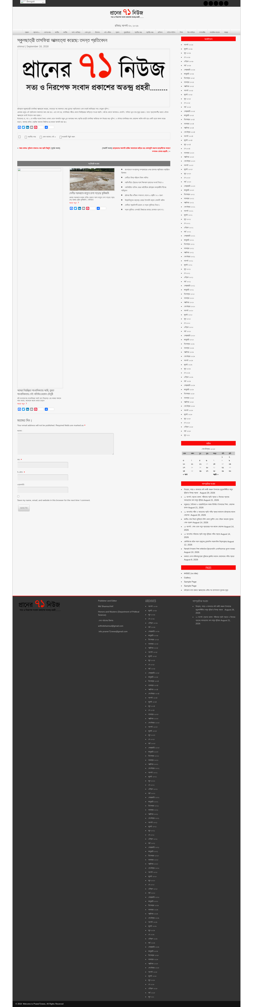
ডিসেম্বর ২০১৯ (189, 344)
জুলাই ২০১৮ (188, 414)
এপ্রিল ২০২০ (188, 327)
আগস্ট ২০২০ (188, 310)
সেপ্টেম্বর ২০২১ (189, 256)
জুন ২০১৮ (187, 418)
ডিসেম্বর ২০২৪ (189, 119)
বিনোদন (97, 32)
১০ (184, 464)
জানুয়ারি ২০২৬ (189, 74)
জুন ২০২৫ (187, 99)
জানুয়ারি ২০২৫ (189, 115)
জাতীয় (57, 32)
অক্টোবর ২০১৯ (189, 352)
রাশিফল (160, 32)
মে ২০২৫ (187, 103)
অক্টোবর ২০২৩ (189, 157)
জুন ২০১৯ (187, 369)
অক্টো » (215, 474)
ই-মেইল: (20, 472)
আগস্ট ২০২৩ (188, 165)
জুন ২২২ (187, 435)
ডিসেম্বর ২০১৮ (189, 393)
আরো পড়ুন (21, 403)
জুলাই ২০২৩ (188, 169)
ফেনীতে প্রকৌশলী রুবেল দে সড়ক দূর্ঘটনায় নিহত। (142, 205)
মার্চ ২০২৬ (187, 65)
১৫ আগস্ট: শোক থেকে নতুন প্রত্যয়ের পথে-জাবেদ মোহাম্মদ (204, 526)
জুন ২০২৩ (187, 173)
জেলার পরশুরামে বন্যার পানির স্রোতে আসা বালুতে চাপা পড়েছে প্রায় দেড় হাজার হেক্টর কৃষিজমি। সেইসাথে (91, 198)
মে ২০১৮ (187, 422)
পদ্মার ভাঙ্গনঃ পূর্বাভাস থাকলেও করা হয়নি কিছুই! (34, 148)
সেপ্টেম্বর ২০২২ (189, 207)
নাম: (18, 459)
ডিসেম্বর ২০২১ (189, 244)
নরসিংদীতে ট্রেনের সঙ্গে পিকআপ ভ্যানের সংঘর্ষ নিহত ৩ (144, 182)
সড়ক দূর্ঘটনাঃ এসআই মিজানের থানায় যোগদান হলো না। (144, 209)
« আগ (185, 474)
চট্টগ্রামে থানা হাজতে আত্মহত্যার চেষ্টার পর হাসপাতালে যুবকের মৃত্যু (206, 590)
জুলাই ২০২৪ (188, 140)
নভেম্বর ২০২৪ (189, 123)
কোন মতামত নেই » (49, 136)
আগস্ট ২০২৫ (188, 90)
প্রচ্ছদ (27, 32)
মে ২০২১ (187, 273)
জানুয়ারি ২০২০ (189, 339)
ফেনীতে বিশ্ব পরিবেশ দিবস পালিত (136, 177)
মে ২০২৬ (187, 57)
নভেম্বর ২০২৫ (189, 82)
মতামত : (20, 431)
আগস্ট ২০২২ (188, 211)
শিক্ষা (181, 32)
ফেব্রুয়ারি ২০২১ (189, 285)
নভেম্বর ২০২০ (189, 298)
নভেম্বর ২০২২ (189, 198)
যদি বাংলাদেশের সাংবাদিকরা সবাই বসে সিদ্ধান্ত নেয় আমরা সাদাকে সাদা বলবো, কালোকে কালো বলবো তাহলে (39, 399)
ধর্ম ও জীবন (107, 32)
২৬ (200, 471)
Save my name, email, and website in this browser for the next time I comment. (53, 500)
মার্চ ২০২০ (187, 331)
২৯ (223, 471)
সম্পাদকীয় (202, 32)
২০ (207, 467)
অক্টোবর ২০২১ (189, 252)
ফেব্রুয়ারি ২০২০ (189, 335)
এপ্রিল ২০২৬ (188, 61)
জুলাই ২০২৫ (188, 94)
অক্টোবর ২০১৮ (189, 402)
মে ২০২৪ (187, 148)
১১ (192, 464)
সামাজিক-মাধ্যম (215, 32)
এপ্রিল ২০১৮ (188, 427)
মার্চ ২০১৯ (187, 381)
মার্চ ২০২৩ (187, 182)
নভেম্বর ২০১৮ (189, 398)
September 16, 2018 (37, 46)
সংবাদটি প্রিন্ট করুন (68, 136)
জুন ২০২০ (187, 319)
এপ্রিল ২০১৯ (188, 377)
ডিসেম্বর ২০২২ (189, 194)
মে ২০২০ (187, 323)
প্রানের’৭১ (36, 32)
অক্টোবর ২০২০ (189, 302)
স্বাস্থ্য (226, 32)
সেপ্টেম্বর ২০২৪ (189, 132)
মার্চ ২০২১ (187, 281)
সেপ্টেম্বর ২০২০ (189, 306)
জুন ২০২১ (187, 269)
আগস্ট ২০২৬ (188, 44)
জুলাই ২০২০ (188, 315)
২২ (223, 467)
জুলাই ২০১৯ (188, 364)
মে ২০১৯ (187, 373)
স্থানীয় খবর (138, 32)
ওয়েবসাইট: (21, 484)
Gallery (187, 577)
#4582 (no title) (191, 573)
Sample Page (190, 582)
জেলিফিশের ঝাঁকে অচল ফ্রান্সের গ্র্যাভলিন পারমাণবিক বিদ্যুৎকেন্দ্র (205, 541)
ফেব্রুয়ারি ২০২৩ (189, 186)
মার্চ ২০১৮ (187, 431)
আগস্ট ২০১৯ (188, 360)
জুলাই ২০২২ (188, 215)
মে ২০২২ (187, 223)
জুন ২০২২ (187, 219)
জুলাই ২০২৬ (188, 49)
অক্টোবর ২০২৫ (189, 86)
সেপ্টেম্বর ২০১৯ (189, 356)
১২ (200, 464)
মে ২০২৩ (187, 177)
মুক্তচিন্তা (127, 32)
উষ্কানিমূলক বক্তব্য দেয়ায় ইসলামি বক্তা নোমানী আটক (145, 200)
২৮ (214, 471)
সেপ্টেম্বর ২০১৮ (189, 406)
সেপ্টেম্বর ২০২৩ (189, 161)
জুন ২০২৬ (187, 53)
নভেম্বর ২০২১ (189, 248)
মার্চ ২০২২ (187, 231)
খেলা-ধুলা (88, 32)
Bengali (30, 1)
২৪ (184, 471)
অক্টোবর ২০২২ (189, 202)
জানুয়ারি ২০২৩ (189, 190)
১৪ (214, 464)
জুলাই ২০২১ (188, 265)
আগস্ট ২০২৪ (188, 136)
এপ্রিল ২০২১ (188, 277)
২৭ (207, 471)
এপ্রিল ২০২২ (188, 227)
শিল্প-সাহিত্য (191, 32)
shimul (20, 46)
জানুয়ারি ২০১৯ (189, 389)
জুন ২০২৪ (187, 144)
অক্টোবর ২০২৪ (189, 128)
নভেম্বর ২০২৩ (189, 153)
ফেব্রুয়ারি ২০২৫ (189, 111)
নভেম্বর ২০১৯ (189, 348)
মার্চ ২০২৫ (187, 107)
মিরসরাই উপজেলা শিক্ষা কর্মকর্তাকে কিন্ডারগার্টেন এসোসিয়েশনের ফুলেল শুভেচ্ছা (209, 549)
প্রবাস (117, 32)
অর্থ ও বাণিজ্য (76, 32)
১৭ (184, 467)
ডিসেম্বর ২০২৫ (189, 78)
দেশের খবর (47, 32)
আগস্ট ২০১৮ (188, 410)
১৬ (230, 464)
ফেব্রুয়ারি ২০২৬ (189, 69)
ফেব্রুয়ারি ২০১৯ (189, 385)
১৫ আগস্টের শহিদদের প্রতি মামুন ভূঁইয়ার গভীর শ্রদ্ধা (202, 534)
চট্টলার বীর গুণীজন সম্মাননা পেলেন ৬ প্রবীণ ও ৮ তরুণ (144, 195)
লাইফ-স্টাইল (171, 32)
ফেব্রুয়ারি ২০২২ (189, 236)
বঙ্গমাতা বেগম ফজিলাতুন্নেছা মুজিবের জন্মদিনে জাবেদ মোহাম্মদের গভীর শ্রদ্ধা (209, 556)
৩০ (230, 471)
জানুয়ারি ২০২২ (189, 240)
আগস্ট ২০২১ (188, 261)
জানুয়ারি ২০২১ (189, 290)
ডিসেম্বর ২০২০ (189, 294)
